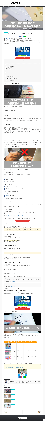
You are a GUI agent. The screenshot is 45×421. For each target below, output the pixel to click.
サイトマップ (28, 416)
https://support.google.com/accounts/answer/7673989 (15, 215)
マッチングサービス (10, 6)
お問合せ (25, 416)
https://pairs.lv (8, 195)
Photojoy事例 (31, 6)
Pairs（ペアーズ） (8, 38)
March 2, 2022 (13, 286)
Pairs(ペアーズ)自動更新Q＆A (9, 71)
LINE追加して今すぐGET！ (22, 220)
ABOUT (16, 416)
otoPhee (8, 359)
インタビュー (25, 6)
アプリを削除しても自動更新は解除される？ (10, 76)
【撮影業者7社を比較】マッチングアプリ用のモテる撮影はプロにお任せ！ (14, 367)
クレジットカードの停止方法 (9, 67)
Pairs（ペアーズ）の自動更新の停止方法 (10, 66)
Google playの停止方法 (8, 69)
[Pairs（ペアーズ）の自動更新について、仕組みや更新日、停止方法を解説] (23, 36)
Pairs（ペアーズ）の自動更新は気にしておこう (10, 80)
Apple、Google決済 (8, 64)
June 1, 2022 (13, 281)
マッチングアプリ (4, 6)
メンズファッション (15, 6)
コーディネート (20, 6)
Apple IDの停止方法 (8, 68)
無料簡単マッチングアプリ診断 (22, 57)
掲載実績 (23, 416)
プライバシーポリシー (20, 416)
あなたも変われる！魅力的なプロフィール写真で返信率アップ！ (12, 78)
